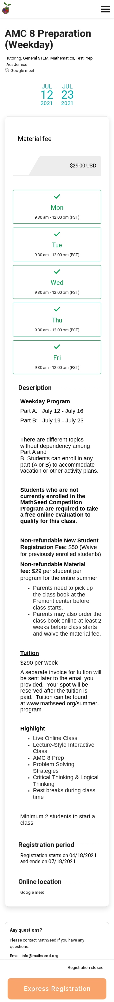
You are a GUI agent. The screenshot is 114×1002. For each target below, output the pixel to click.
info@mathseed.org (40, 956)
